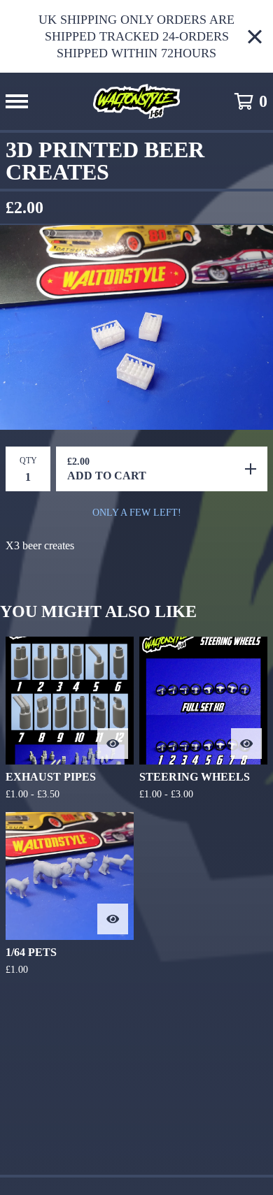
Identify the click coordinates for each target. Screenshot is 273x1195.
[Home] (136, 101)
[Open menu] (17, 101)
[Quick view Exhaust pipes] (112, 743)
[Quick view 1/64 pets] (112, 919)
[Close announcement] (255, 36)
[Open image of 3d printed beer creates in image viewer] (136, 327)
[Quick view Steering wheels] (246, 743)
